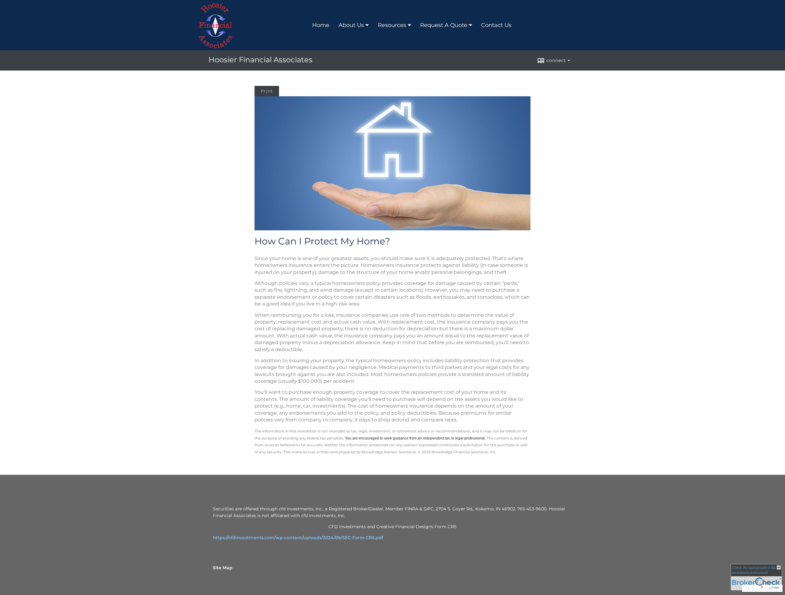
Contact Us (496, 25)
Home (320, 25)
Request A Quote (443, 25)
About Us (351, 25)
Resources (392, 25)
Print (267, 91)
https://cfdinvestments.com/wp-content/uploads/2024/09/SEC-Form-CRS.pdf (298, 537)
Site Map (222, 567)
